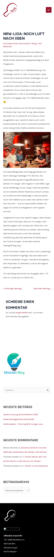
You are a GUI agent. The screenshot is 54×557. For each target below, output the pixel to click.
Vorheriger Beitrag (11, 288)
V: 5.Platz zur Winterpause (35, 466)
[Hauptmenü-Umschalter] (49, 10)
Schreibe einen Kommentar (16, 43)
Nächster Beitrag (43, 288)
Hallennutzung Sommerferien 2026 (20, 414)
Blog (34, 43)
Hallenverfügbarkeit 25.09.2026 (18, 419)
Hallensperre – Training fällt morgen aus (23, 424)
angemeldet (22, 312)
